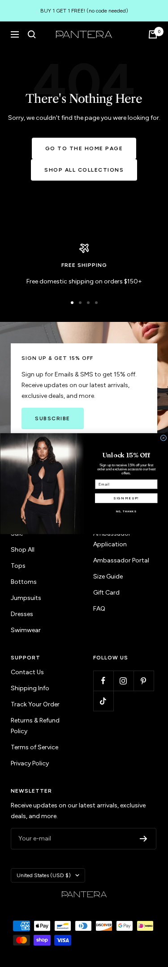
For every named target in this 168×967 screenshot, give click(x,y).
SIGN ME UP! (125, 498)
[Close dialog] (163, 437)
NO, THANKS (126, 511)
